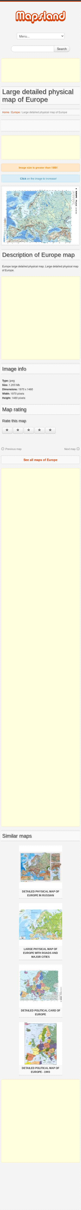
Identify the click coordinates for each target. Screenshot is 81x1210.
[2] (18, 430)
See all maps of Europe (40, 460)
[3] (29, 430)
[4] (40, 430)
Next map (70, 449)
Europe (15, 112)
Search (62, 49)
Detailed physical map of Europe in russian (40, 893)
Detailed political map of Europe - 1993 (40, 1070)
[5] (50, 430)
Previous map (13, 449)
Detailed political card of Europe (40, 1012)
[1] (7, 430)
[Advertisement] (40, 70)
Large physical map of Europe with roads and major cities (40, 953)
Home (5, 112)
